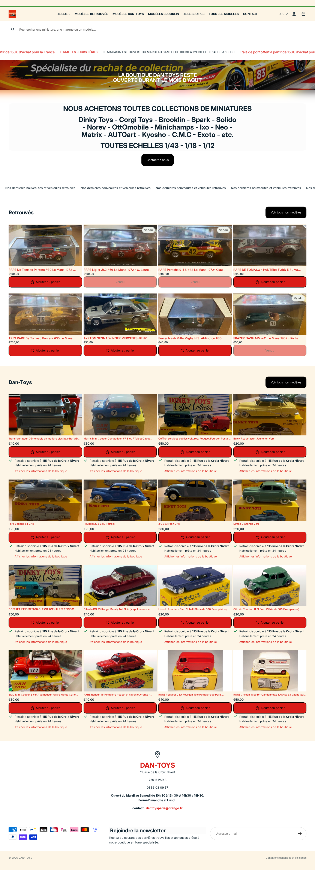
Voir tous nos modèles (286, 212)
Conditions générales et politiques (286, 857)
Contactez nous (158, 160)
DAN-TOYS (25, 857)
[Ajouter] (75, 260)
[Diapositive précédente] (15, 245)
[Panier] (303, 14)
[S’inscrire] (300, 833)
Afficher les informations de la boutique (41, 471)
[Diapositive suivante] (75, 245)
